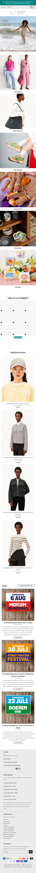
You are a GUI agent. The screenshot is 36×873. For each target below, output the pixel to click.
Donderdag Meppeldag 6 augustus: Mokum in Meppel (18, 623)
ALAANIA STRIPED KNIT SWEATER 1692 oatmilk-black (18, 568)
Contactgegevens (28, 867)
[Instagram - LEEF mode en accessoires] (19, 769)
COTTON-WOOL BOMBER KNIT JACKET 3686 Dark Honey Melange (18, 458)
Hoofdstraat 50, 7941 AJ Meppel (11, 765)
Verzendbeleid (7, 867)
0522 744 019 (7, 758)
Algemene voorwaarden (27, 865)
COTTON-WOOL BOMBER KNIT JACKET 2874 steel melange (18, 513)
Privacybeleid (17, 865)
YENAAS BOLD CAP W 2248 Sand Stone (18, 404)
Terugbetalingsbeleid (8, 865)
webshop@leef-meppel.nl (10, 762)
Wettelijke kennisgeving (17, 867)
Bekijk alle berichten (26, 585)
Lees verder (18, 637)
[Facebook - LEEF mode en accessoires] (17, 769)
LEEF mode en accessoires (14, 864)
